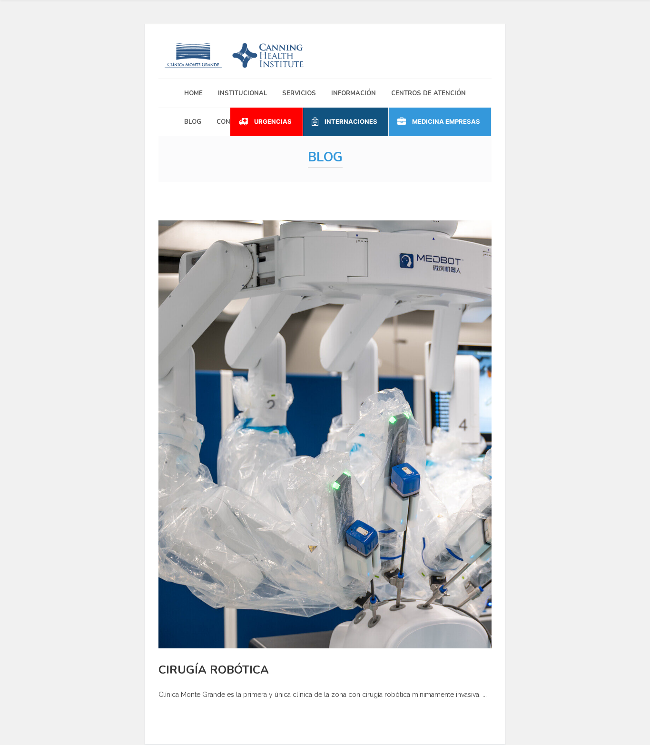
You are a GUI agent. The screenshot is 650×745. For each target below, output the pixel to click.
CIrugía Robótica (213, 669)
